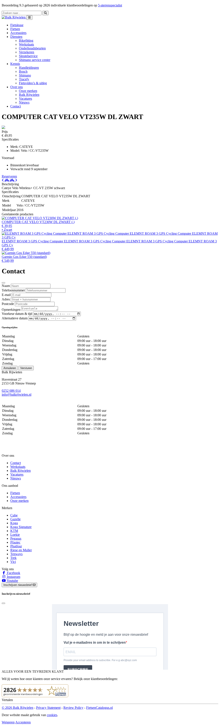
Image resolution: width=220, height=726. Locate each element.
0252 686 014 (11, 390)
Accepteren (23, 722)
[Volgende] (13, 180)
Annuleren (9, 368)
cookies (52, 715)
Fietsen (15, 29)
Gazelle (15, 519)
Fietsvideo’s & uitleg (33, 83)
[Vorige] (6, 180)
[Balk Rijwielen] (14, 17)
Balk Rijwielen (29, 94)
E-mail (6, 295)
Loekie (15, 534)
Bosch (23, 71)
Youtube (12, 580)
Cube (14, 515)
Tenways (16, 554)
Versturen (26, 368)
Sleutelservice (28, 56)
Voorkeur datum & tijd (17, 314)
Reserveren (9, 176)
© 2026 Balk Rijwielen (17, 707)
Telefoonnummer (13, 290)
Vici (13, 562)
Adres (6, 299)
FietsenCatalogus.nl (99, 707)
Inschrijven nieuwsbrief (18, 585)
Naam (6, 286)
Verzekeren (26, 52)
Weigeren (8, 722)
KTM (14, 531)
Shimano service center (34, 60)
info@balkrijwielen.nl (16, 394)
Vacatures (25, 98)
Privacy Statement (48, 707)
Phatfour (16, 546)
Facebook (13, 573)
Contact (15, 106)
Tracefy (24, 79)
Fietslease (16, 25)
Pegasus (15, 538)
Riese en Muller (21, 550)
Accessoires (18, 33)
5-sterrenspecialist (110, 5)
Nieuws (24, 102)
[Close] (3, 282)
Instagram (13, 577)
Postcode (8, 304)
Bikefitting (26, 40)
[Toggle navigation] (29, 17)
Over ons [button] (16, 87)
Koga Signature (21, 527)
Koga (14, 523)
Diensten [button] (16, 36)
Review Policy (73, 707)
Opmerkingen (11, 309)
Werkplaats (26, 44)
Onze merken (28, 91)
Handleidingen (29, 67)
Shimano (25, 75)
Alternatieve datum (15, 318)
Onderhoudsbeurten (32, 48)
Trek (13, 558)
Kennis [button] (15, 64)
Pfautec (15, 542)
